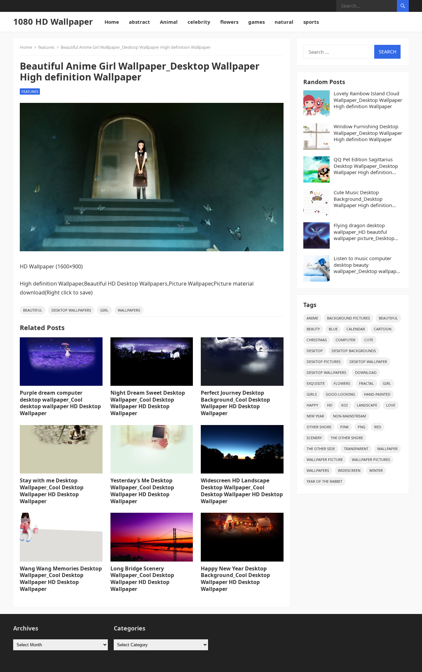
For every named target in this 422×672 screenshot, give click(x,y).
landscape (367, 405)
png (361, 426)
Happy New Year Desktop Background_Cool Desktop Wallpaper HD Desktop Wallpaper (235, 579)
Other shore (319, 426)
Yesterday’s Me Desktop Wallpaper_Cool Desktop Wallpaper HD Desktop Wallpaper (142, 490)
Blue (333, 328)
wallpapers (129, 310)
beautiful (32, 310)
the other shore (347, 437)
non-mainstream (349, 415)
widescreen (349, 470)
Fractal (366, 383)
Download (366, 372)
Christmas (317, 339)
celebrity (199, 21)
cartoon (382, 328)
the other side (321, 448)
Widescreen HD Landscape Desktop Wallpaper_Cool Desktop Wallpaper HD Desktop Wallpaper (242, 490)
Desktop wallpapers (71, 310)
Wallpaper (387, 448)
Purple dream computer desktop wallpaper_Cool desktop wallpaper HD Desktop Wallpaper (60, 403)
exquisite (316, 383)
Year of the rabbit (324, 481)
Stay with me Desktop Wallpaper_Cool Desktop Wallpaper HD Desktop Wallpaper (51, 490)
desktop (315, 350)
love (390, 405)
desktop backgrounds (354, 350)
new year (315, 415)
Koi (344, 405)
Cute (368, 339)
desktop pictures (324, 361)
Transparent (356, 448)
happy (312, 405)
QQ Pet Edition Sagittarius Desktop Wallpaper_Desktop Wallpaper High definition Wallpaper (366, 166)
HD (329, 405)
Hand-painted (377, 394)
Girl (104, 310)
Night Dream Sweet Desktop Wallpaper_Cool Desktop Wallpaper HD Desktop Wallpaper (147, 403)
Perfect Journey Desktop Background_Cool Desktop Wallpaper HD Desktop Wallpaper (235, 403)
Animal (169, 21)
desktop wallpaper (368, 361)
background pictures (348, 318)
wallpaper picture (325, 459)
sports (311, 21)
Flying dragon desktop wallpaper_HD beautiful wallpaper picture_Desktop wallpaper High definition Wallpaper (364, 232)
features (46, 47)
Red (377, 426)
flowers (229, 21)
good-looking (340, 394)
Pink (344, 426)
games (256, 21)
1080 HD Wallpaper (53, 21)
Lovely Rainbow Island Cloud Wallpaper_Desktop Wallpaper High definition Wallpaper (368, 99)
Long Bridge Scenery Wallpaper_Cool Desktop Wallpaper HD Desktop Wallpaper (142, 579)
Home (112, 21)
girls (312, 394)
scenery (314, 437)
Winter (376, 470)
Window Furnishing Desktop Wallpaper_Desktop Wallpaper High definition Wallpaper (368, 132)
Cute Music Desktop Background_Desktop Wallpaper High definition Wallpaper (363, 199)
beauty (313, 328)
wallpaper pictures (371, 459)
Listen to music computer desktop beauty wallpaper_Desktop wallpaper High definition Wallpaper (367, 265)
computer (345, 339)
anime (312, 318)
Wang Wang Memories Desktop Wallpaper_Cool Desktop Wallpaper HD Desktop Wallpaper (61, 579)
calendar (356, 328)
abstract (139, 21)
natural (284, 21)
